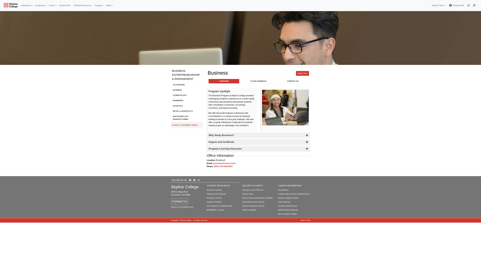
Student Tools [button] (439, 5)
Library (219, 198)
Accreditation (283, 190)
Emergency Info (248, 190)
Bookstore (211, 198)
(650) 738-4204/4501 (223, 166)
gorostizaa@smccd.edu (224, 163)
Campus (98, 5)
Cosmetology (180, 95)
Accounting (179, 85)
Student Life (64, 5)
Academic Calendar (214, 190)
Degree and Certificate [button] (221, 142)
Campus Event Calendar (216, 194)
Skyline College (185, 220)
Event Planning (284, 202)
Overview (224, 81)
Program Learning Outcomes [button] (225, 148)
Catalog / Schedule (214, 202)
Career (52, 5)
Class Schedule (258, 81)
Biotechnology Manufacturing (180, 117)
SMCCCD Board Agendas (288, 210)
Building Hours (304, 194)
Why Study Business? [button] (221, 135)
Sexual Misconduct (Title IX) (253, 202)
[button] (474, 5)
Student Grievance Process (253, 206)
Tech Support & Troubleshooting (219, 206)
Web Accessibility (249, 210)
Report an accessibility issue (182, 207)
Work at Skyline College (287, 214)
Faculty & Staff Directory (287, 206)
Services (293, 194)
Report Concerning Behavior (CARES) (257, 198)
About (108, 5)
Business (177, 90)
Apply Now (302, 73)
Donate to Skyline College (288, 198)
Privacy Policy (247, 194)
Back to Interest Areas (185, 125)
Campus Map (283, 194)
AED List (259, 190)
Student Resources (82, 5)
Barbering (178, 101)
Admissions (26, 5)
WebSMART (211, 210)
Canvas (221, 210)
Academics (40, 5)
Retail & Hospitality (183, 111)
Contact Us (292, 81)
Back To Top (305, 220)
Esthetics (178, 106)
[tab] (258, 135)
